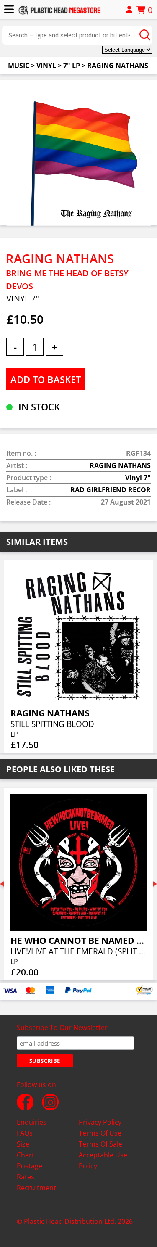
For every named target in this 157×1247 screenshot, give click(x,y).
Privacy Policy (100, 1122)
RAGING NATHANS (117, 65)
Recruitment (36, 1187)
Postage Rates (29, 1171)
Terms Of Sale (100, 1144)
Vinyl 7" (138, 477)
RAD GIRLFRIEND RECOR (110, 489)
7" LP (71, 65)
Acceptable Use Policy (103, 1160)
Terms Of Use (100, 1133)
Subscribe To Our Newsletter (62, 1027)
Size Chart (25, 1149)
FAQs (25, 1133)
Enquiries (31, 1122)
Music (18, 65)
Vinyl (46, 65)
